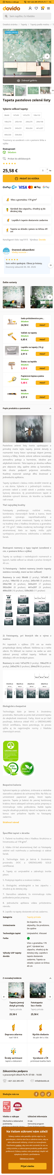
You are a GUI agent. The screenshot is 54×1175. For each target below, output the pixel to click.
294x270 (7, 128)
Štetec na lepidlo (29, 361)
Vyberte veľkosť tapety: (16, 108)
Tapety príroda (34, 917)
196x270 (7, 121)
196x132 (36, 115)
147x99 (16, 115)
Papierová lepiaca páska (32, 376)
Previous (4, 997)
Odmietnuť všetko (27, 1158)
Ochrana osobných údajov (14, 1126)
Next (47, 56)
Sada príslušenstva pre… (32, 318)
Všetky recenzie (19, 252)
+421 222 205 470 (15, 1081)
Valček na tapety (29, 332)
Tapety (24, 24)
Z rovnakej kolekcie (12, 978)
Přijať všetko (27, 1166)
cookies (18, 1145)
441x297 (39, 128)
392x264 (29, 128)
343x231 (18, 128)
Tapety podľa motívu (39, 24)
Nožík (23, 390)
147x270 (26, 115)
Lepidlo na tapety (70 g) (32, 347)
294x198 (39, 121)
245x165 (18, 121)
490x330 (7, 134)
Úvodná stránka (10, 24)
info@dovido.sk (41, 1081)
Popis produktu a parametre (16, 408)
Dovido (42, 239)
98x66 (6, 115)
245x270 (29, 121)
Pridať (42, 325)
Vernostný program (36, 1123)
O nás (30, 1121)
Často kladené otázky (36, 1126)
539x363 (18, 134)
